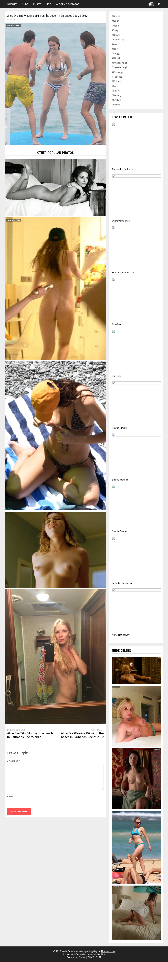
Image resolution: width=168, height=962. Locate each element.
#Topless (117, 76)
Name (10, 796)
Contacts (72, 957)
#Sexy (115, 30)
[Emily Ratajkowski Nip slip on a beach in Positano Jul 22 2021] (55, 435)
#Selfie (116, 90)
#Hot (115, 48)
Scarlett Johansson (123, 272)
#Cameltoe (118, 39)
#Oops (115, 20)
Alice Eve (11, 19)
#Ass (114, 44)
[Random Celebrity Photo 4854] (55, 549)
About (82, 957)
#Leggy (116, 53)
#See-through (119, 67)
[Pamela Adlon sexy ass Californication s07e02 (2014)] (136, 912)
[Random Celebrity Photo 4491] (55, 187)
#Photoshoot (119, 62)
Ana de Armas (119, 531)
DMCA (91, 957)
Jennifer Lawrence (122, 583)
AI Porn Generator (67, 4)
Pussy (37, 4)
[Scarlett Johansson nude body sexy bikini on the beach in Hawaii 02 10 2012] (136, 847)
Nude (25, 4)
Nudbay (12, 4)
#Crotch (116, 100)
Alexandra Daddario (123, 169)
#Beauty (116, 95)
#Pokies (116, 81)
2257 (98, 957)
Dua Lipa (116, 376)
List (48, 4)
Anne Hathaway (120, 634)
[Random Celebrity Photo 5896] (55, 656)
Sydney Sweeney (121, 220)
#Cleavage (117, 72)
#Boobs (116, 35)
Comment (13, 761)
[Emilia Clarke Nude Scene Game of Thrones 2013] (136, 670)
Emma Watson (120, 479)
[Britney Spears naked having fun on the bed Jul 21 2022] (136, 716)
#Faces (115, 86)
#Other (116, 104)
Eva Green (117, 324)
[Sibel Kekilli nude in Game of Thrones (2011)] (136, 778)
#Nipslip (116, 58)
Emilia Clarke (119, 427)
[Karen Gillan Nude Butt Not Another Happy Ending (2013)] (55, 288)
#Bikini (116, 16)
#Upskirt (117, 25)
